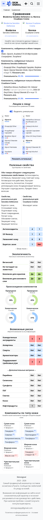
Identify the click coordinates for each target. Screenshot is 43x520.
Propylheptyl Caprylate (25, 67)
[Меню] (38, 3)
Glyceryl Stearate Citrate (18, 70)
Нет (39, 244)
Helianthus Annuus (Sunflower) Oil (17, 87)
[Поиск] (32, 3)
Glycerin (10, 54)
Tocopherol (17, 56)
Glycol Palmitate (34, 70)
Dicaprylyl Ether (10, 67)
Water (3, 54)
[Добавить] (26, 3)
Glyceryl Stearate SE (21, 92)
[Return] (3, 3)
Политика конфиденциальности (17, 512)
